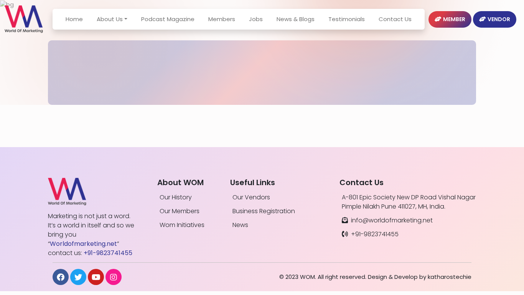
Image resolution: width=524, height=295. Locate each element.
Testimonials (346, 19)
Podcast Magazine (167, 19)
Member (454, 19)
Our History (176, 197)
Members (221, 19)
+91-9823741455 (375, 234)
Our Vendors (251, 197)
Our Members (179, 211)
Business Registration (263, 211)
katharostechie (449, 277)
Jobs (256, 19)
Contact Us (395, 19)
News (240, 224)
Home (74, 19)
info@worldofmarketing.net (392, 220)
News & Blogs (296, 19)
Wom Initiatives (182, 224)
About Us (110, 19)
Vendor (499, 19)
